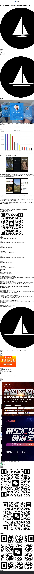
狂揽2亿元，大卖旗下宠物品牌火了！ (5, 272)
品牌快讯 (4, 208)
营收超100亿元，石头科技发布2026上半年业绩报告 (7, 305)
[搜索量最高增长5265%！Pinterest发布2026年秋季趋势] (17, 275)
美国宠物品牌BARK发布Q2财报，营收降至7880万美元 (8, 290)
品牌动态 (1, 208)
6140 (0, 352)
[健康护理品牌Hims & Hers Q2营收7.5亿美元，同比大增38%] (17, 294)
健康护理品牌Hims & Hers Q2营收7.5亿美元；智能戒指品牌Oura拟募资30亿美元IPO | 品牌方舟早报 (14, 286)
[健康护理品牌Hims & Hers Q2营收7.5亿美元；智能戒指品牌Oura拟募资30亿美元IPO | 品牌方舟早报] (17, 285)
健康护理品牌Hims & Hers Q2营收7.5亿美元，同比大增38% (9, 295)
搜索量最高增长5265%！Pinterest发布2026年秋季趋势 (8, 276)
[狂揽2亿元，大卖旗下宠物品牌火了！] (17, 271)
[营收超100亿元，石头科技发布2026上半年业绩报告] (17, 304)
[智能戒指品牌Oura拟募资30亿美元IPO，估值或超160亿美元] (17, 299)
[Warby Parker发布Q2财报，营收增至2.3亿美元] (17, 280)
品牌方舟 (1, 49)
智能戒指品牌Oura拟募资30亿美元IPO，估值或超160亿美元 (9, 300)
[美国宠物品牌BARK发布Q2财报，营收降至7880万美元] (17, 289)
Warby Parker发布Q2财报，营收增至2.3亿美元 (7, 281)
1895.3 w (1, 354)
